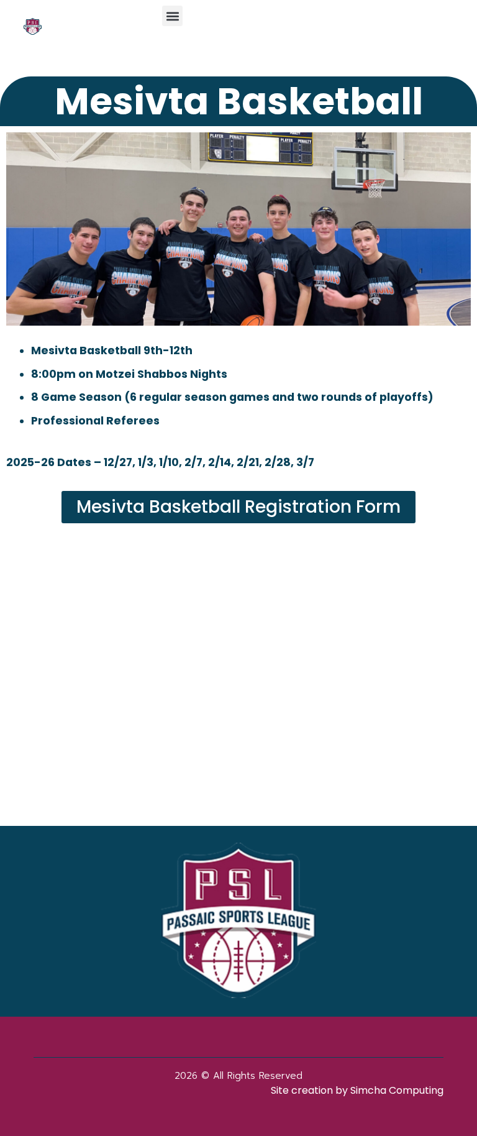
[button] (172, 16)
